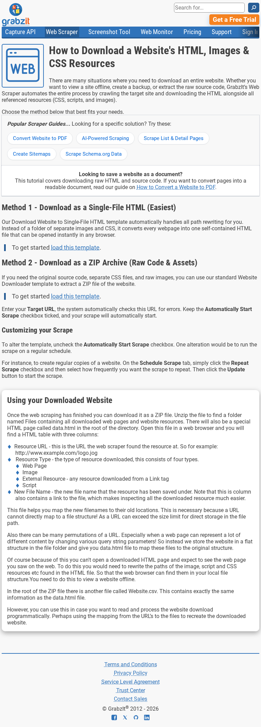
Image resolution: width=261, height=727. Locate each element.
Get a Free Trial (234, 20)
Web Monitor (157, 32)
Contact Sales (130, 699)
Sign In (250, 32)
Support (222, 32)
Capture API (20, 32)
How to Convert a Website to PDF (176, 187)
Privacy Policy (130, 673)
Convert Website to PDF (40, 138)
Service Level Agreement (130, 682)
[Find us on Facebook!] (116, 718)
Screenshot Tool (109, 32)
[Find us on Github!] (138, 718)
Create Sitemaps (32, 154)
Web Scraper (62, 32)
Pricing (192, 32)
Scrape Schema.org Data (94, 154)
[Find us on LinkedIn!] (147, 718)
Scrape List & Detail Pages (174, 138)
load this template (75, 247)
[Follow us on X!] (127, 718)
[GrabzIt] (31, 15)
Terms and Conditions (130, 664)
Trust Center (130, 690)
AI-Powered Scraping (105, 138)
